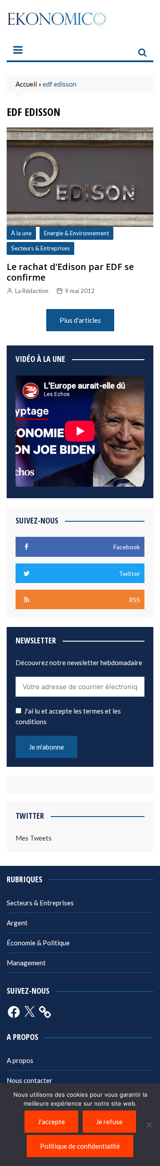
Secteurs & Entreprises (40, 248)
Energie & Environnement (76, 233)
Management (26, 963)
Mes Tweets (34, 838)
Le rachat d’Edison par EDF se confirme (70, 272)
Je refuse (109, 1122)
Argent (17, 923)
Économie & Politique (38, 943)
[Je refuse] (148, 1124)
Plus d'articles (80, 320)
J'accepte (51, 1122)
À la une (21, 233)
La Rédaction (31, 290)
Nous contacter (29, 1080)
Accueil (26, 84)
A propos (20, 1060)
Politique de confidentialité (80, 1146)
